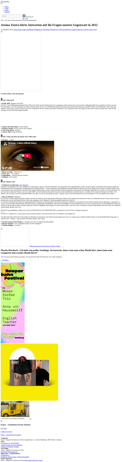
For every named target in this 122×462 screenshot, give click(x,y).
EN (27, 18)
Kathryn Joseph (42, 29)
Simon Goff (82, 29)
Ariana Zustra (17, 29)
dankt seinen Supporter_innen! (33, 460)
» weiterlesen (5, 260)
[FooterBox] (29, 400)
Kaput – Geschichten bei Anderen (11, 435)
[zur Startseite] (5, 1)
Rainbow (7, 12)
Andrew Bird (26, 29)
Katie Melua (50, 29)
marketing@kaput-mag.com (9, 452)
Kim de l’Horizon (59, 29)
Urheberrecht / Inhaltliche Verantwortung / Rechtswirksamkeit (15, 456)
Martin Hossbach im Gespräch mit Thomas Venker (45, 246)
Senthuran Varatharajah (72, 29)
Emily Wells (33, 29)
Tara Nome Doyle (91, 29)
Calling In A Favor (6, 431)
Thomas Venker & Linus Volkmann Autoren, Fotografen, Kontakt (11, 445)
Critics (6, 8)
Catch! (7, 10)
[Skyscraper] (13, 343)
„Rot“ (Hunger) (23, 185)
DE (23, 18)
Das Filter (4, 428)
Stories (7, 7)
